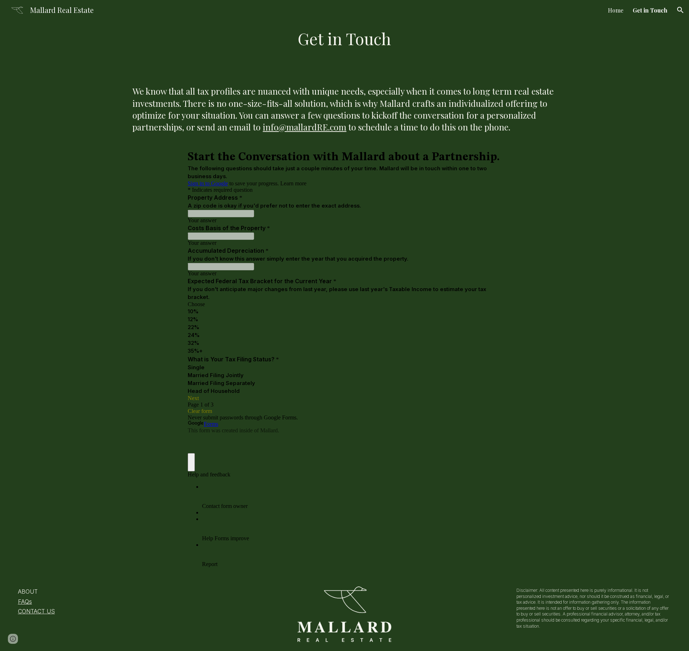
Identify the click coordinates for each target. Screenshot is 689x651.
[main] (344, 38)
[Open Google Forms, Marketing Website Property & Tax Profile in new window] (490, 156)
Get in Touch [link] (650, 10)
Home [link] (615, 10)
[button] (680, 10)
